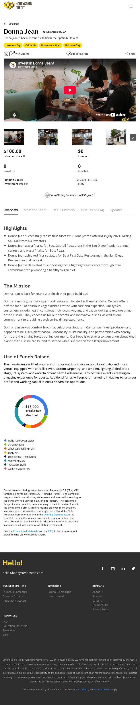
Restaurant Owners (14, 600)
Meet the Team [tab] (35, 210)
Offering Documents (55, 514)
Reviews (97, 596)
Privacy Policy (100, 609)
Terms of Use (100, 605)
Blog (5, 634)
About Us (98, 592)
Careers (97, 600)
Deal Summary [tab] (63, 210)
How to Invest (56, 596)
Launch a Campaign (15, 592)
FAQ (50, 531)
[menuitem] (131, 6)
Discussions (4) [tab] (92, 210)
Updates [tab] (116, 210)
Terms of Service (103, 689)
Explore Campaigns (59, 592)
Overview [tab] (11, 210)
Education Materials (15, 626)
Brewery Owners (13, 596)
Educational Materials (25, 531)
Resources (9, 630)
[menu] (111, 6)
